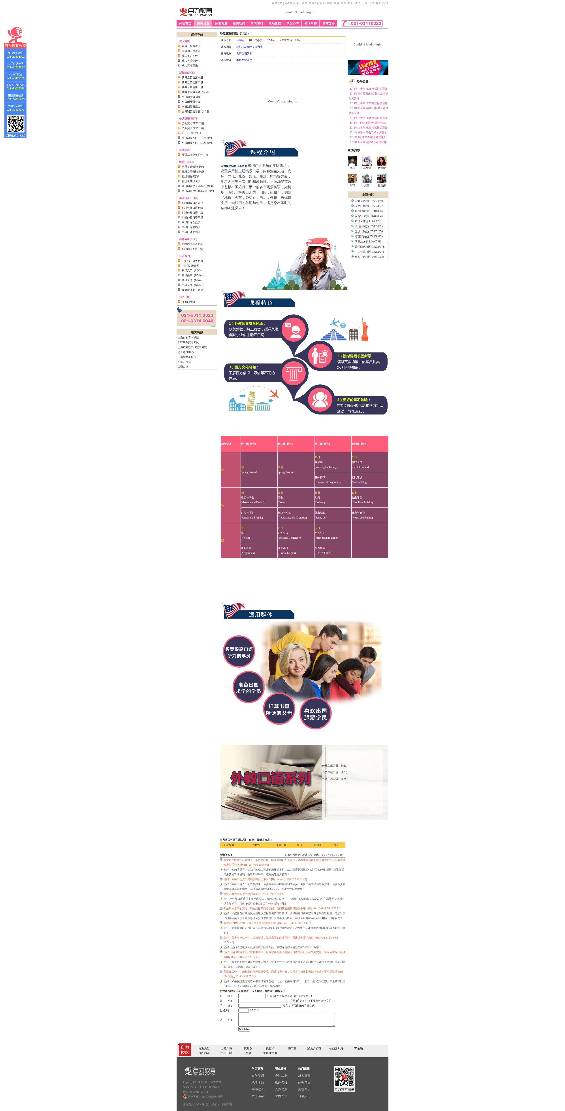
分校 (364, 3)
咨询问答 (310, 23)
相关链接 (197, 332)
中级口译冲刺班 (191, 232)
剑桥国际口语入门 (192, 202)
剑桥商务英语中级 (192, 248)
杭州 (378, 3)
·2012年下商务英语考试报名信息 (368, 122)
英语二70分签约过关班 (195, 154)
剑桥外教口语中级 (192, 212)
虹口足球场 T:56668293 (368, 221)
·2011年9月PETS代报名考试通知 (367, 137)
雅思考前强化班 (191, 181)
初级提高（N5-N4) (192, 275)
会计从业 (281, 1075)
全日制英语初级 (191, 96)
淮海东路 (204, 1048)
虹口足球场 (336, 1048)
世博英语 (328, 23)
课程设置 (203, 23)
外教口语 (304, 1082)
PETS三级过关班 (191, 133)
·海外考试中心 (185, 352)
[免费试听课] (368, 74)
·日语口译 (182, 366)
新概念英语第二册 (192, 82)
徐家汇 (270, 1048)
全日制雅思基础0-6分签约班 (198, 186)
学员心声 (292, 23)
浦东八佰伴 (314, 1048)
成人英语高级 (190, 65)
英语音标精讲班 (191, 46)
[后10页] (344, 854)
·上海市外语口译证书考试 (192, 347)
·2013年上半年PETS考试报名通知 (368, 117)
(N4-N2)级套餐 (190, 265)
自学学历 (258, 1075)
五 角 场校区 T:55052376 (369, 231)
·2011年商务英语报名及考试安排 (368, 142)
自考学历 (289, 3)
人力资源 (281, 1089)
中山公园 (226, 1053)
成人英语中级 (190, 60)
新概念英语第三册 (192, 87)
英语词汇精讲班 (191, 51)
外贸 (343, 3)
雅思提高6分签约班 (193, 171)
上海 (371, 3)
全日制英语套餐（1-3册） (197, 111)
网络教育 (258, 1089)
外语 (336, 3)
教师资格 (281, 1082)
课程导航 (197, 34)
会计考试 (302, 3)
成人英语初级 (190, 55)
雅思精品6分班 (190, 176)
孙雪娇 (382, 185)
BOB (352, 185)
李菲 (352, 168)
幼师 (357, 3)
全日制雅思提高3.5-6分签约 (198, 191)
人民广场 (226, 1048)
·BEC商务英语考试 (188, 342)
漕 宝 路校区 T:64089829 (369, 236)
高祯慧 (367, 168)
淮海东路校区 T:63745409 (369, 201)
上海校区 (368, 194)
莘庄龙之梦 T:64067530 (368, 241)
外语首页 (185, 23)
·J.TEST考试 (184, 361)
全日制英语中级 (191, 101)
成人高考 (258, 1096)
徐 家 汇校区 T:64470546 (369, 216)
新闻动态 (239, 23)
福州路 (248, 1048)
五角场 (358, 1048)
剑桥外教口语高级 (192, 217)
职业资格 (326, 3)
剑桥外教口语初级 (192, 207)
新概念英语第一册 (192, 77)
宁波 (385, 3)
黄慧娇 (382, 168)
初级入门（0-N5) (192, 270)
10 (341, 854)
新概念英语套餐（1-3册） (197, 92)
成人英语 (304, 1075)
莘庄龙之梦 (270, 1053)
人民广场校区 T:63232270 (369, 206)
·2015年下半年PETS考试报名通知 (368, 88)
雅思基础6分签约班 (193, 166)
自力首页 (277, 3)
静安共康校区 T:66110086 (369, 256)
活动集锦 (275, 23)
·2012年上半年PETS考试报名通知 (368, 127)
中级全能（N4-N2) (192, 285)
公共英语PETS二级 (193, 123)
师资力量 (221, 23)
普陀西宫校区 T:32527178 (369, 246)
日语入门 (304, 1096)
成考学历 (258, 1082)
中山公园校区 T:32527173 (369, 251)
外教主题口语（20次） (335, 772)
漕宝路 (292, 1048)
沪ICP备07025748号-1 (195, 1091)
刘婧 (367, 185)
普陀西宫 (204, 1053)
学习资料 (257, 23)
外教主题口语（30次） (335, 778)
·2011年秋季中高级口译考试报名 (368, 132)
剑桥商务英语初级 (192, 244)
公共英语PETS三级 (193, 128)
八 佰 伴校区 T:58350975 (369, 226)
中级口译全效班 (191, 222)
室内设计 (314, 3)
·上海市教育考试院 (188, 337)
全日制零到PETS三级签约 (197, 138)
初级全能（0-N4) (192, 280)
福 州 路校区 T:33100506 (369, 211)
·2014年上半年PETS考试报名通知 (368, 103)
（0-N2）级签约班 (192, 260)
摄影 (350, 3)
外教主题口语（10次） (335, 765)
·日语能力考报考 (186, 357)
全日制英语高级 (191, 106)
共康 (248, 1053)
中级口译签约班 (191, 227)
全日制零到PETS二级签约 (197, 142)
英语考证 (304, 1089)
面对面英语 (188, 301)
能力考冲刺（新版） (194, 289)
